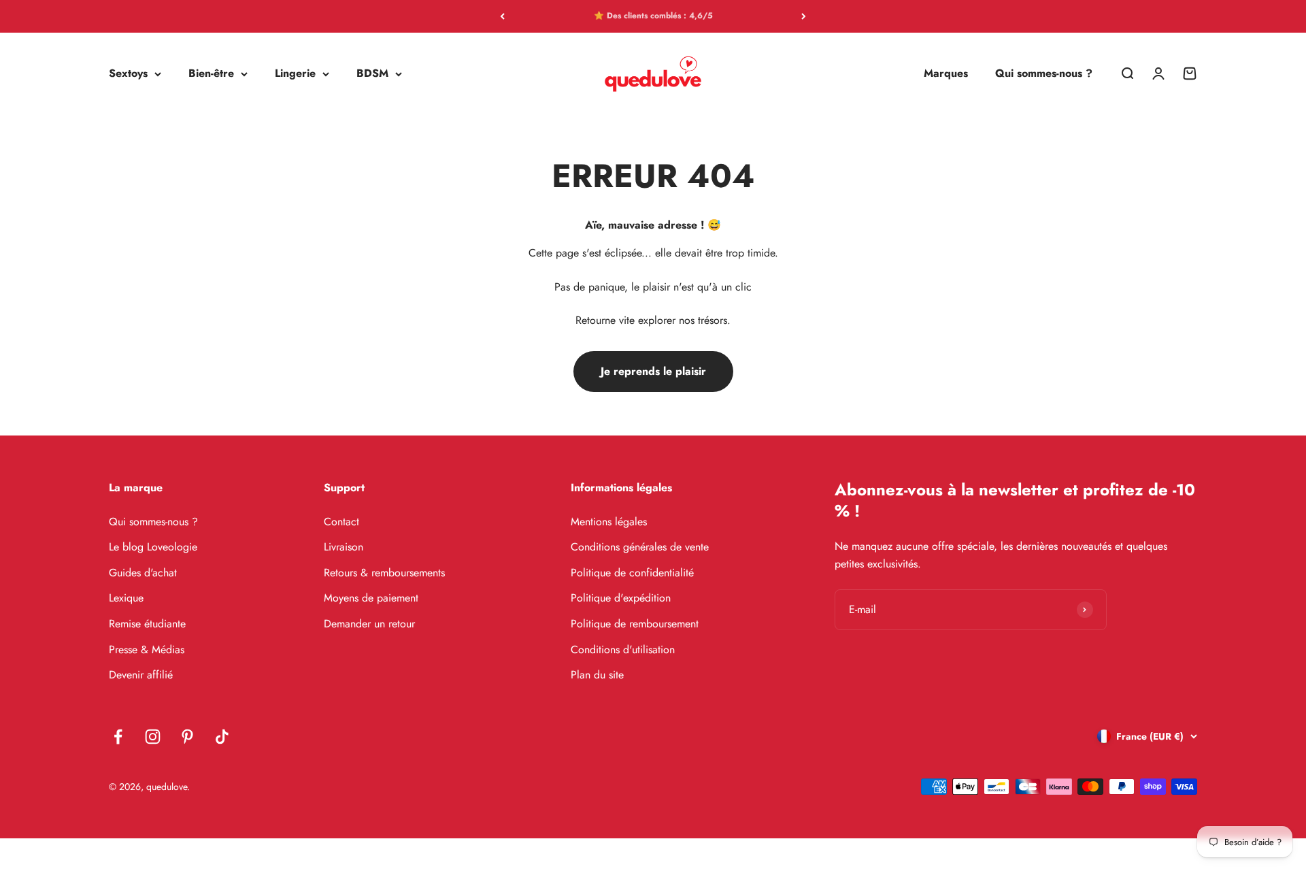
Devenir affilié (141, 675)
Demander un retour (369, 623)
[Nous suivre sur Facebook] (118, 736)
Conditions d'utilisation (623, 649)
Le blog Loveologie (153, 547)
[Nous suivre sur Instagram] (153, 736)
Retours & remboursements (384, 572)
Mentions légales (609, 521)
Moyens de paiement (371, 598)
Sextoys (128, 74)
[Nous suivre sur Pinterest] (187, 736)
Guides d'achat (143, 572)
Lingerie (295, 74)
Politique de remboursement (635, 623)
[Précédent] (502, 16)
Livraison (343, 547)
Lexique (126, 598)
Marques (946, 74)
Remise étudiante (147, 623)
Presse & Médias (146, 649)
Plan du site (597, 675)
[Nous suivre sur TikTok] (222, 736)
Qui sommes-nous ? (1043, 74)
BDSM (372, 74)
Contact (341, 521)
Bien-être (211, 74)
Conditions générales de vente (640, 547)
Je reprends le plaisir (653, 371)
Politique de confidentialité (632, 572)
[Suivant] (803, 16)
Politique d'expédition (621, 598)
